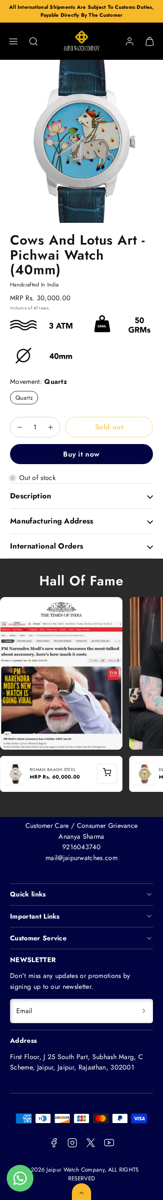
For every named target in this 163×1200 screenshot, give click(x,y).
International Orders (46, 546)
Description (30, 495)
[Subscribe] (144, 1011)
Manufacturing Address (52, 521)
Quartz (24, 397)
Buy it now (81, 454)
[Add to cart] (107, 774)
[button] (13, 41)
